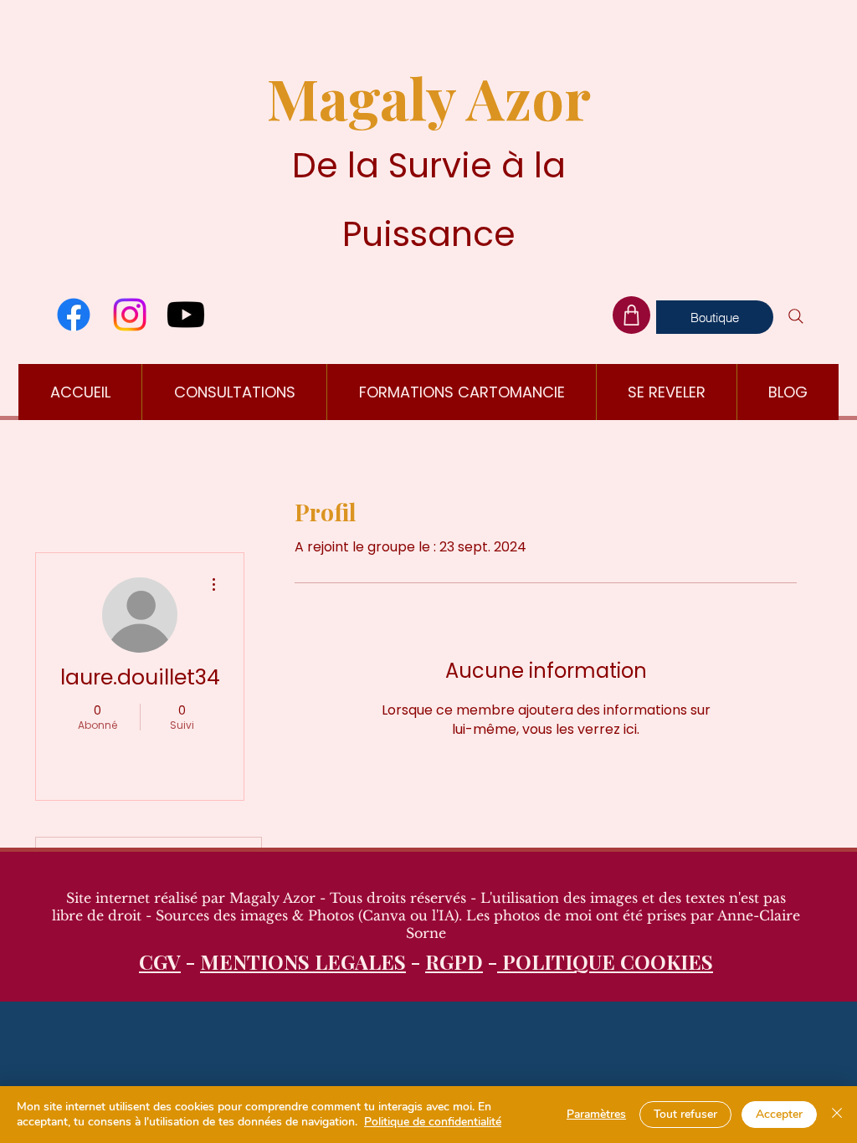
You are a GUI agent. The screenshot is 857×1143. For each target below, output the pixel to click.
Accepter (779, 1114)
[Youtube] (186, 314)
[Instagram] (129, 314)
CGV (160, 961)
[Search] (795, 316)
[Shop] (631, 315)
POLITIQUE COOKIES (605, 961)
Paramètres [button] (596, 1114)
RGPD (454, 961)
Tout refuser (685, 1114)
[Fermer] (837, 1114)
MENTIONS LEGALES (303, 961)
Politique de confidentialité (432, 1122)
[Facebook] (73, 314)
